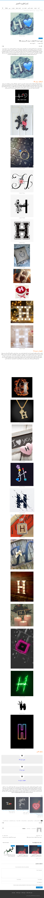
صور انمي (13, 892)
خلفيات (35, 8)
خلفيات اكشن (30, 8)
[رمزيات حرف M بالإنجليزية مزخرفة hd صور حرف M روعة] (35, 849)
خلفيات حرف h (18, 820)
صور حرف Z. (22, 770)
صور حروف (40, 38)
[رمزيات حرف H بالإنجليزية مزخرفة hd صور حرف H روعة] (36, 805)
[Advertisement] (22, 368)
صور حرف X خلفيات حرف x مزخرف (9, 837)
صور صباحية (23, 892)
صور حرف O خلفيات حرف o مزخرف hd (34, 837)
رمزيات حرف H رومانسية (12, 820)
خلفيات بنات (24, 8)
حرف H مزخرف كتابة (24, 820)
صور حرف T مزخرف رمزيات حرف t (8, 810)
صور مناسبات (18, 892)
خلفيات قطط (18, 8)
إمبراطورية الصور (22, 3)
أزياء (38, 8)
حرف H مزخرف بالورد (30, 820)
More (6, 8)
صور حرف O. (22, 759)
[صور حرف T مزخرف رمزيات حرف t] (8, 803)
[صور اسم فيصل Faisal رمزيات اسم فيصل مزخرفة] (9, 849)
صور (9, 8)
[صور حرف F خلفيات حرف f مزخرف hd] (22, 803)
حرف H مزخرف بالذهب (37, 820)
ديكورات (13, 8)
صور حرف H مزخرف (5, 820)
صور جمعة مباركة (29, 892)
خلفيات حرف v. (22, 780)
